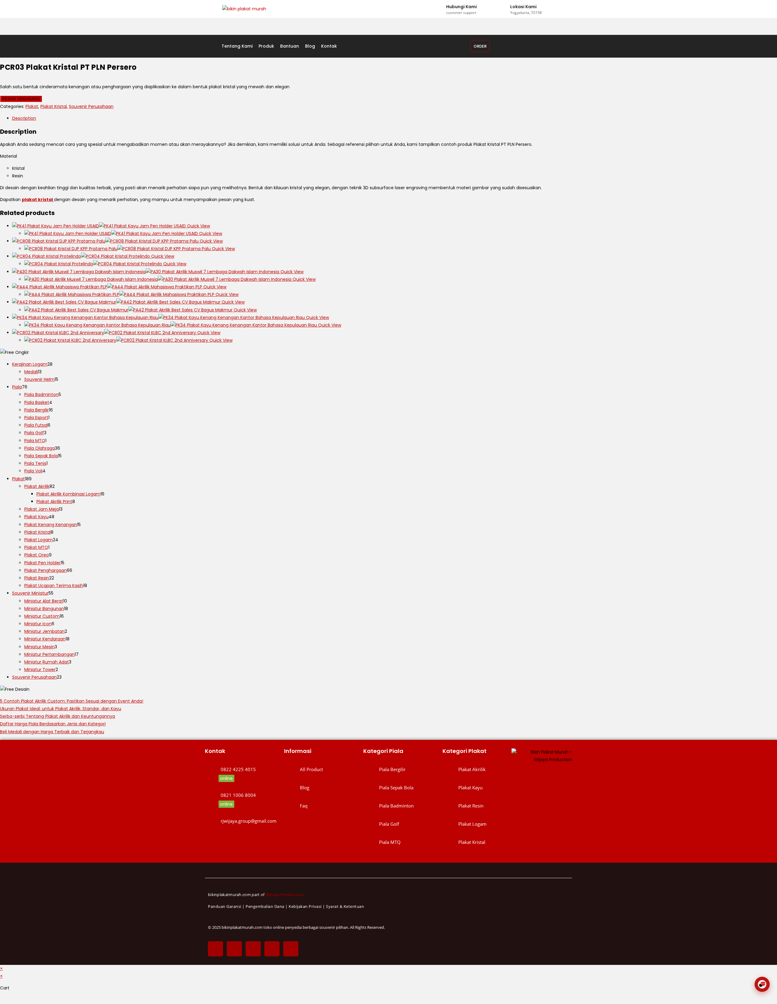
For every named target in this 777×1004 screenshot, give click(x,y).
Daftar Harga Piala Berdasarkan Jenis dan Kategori (53, 724)
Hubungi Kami (461, 7)
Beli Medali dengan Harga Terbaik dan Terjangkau (52, 732)
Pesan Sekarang (21, 99)
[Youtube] (290, 948)
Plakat (31, 106)
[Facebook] (215, 948)
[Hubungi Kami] (440, 9)
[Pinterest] (272, 948)
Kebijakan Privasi (305, 906)
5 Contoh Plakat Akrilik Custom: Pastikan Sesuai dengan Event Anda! (71, 701)
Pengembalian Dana (265, 906)
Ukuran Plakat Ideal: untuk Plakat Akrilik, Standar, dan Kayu (60, 709)
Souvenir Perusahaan (91, 106)
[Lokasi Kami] (504, 9)
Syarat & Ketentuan (345, 906)
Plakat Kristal (53, 106)
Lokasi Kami (523, 7)
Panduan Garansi (224, 906)
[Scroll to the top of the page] (1, 1000)
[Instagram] (253, 948)
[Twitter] (234, 948)
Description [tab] (24, 118)
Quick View (198, 226)
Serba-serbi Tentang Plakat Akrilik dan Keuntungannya (57, 716)
